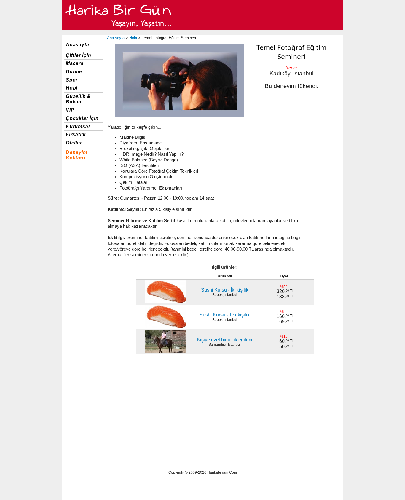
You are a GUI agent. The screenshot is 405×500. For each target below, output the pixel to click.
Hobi (71, 87)
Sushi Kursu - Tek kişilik (225, 314)
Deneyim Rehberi (76, 155)
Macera (75, 63)
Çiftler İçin (78, 55)
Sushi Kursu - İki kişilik (224, 289)
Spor (72, 79)
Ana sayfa (116, 38)
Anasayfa (77, 44)
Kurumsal (78, 126)
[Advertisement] (293, 166)
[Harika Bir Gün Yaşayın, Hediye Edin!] (119, 28)
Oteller (74, 142)
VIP (70, 109)
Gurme (74, 71)
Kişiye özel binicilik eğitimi (224, 339)
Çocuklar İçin (82, 118)
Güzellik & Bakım (78, 99)
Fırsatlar (76, 134)
